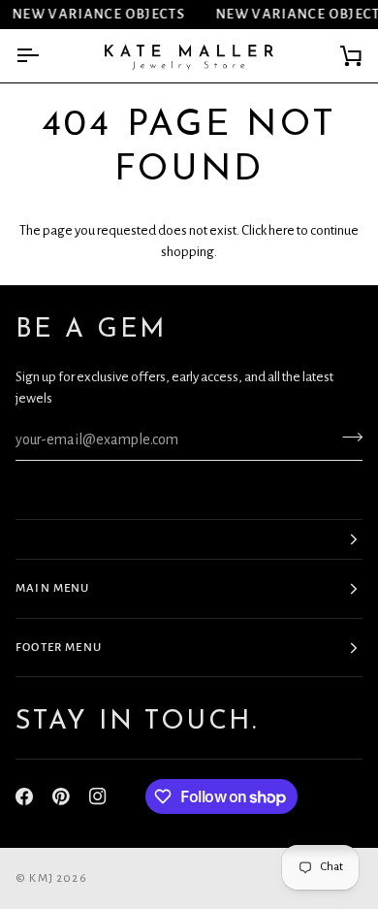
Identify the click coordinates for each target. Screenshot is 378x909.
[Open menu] (45, 55)
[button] (189, 539)
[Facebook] (24, 796)
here (281, 230)
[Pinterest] (61, 796)
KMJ (41, 878)
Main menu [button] (53, 588)
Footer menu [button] (59, 647)
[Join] (346, 437)
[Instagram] (98, 796)
